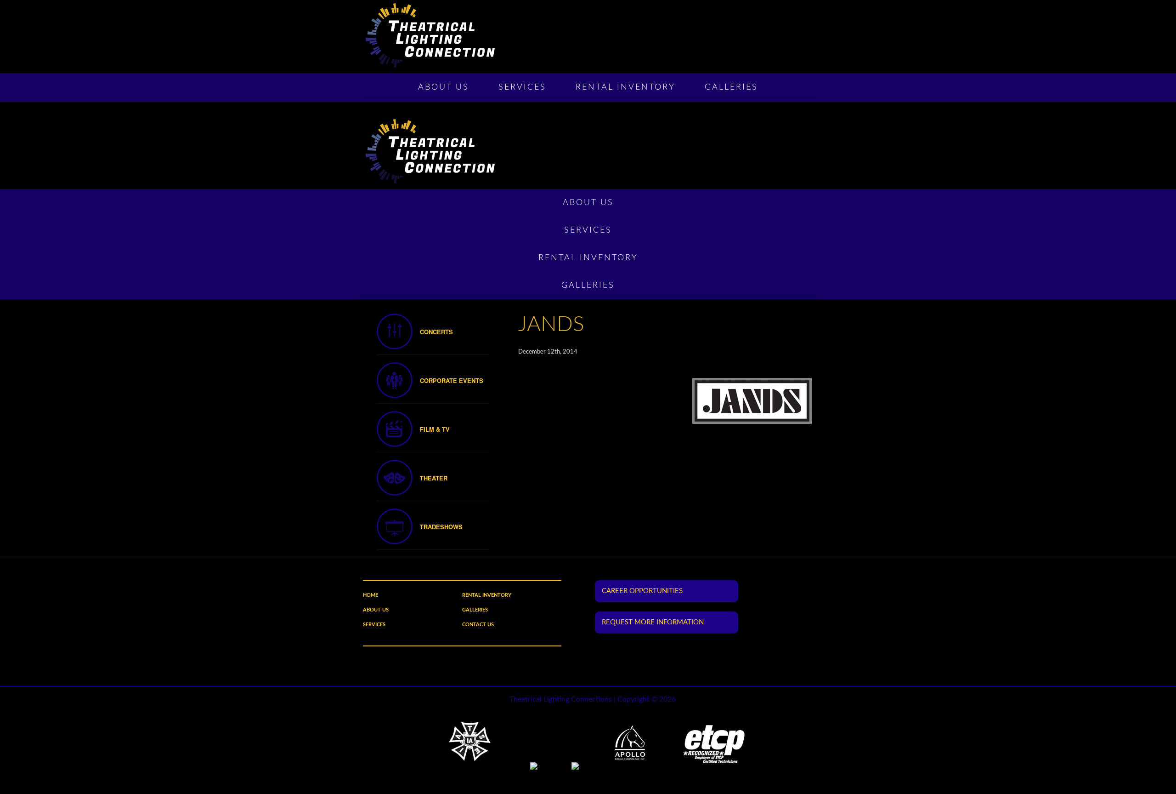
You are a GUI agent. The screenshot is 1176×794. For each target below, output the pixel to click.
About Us (443, 87)
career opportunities (642, 591)
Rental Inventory (625, 87)
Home (370, 595)
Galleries (731, 87)
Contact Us (478, 624)
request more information (653, 622)
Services (522, 87)
